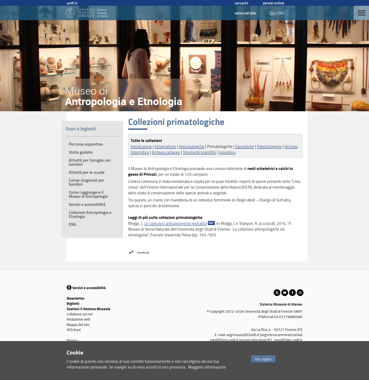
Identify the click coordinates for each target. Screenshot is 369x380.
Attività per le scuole (87, 172)
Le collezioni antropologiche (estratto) (175, 223)
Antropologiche (191, 146)
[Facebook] (292, 292)
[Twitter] (277, 292)
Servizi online (273, 3)
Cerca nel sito (245, 13)
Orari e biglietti (81, 128)
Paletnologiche (269, 146)
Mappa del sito (78, 324)
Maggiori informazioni (207, 367)
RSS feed (74, 329)
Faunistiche (244, 146)
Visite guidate (81, 152)
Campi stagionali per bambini (86, 182)
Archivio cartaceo (166, 152)
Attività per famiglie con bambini (90, 162)
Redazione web (78, 319)
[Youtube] (284, 292)
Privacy (72, 340)
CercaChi (241, 3)
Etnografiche (165, 146)
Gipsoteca (227, 152)
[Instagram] (300, 292)
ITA (272, 13)
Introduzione (141, 146)
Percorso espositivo (86, 144)
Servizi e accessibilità (87, 204)
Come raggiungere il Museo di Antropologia (88, 194)
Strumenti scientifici (199, 152)
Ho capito (263, 359)
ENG (280, 13)
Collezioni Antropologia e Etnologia (90, 214)
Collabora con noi (80, 314)
